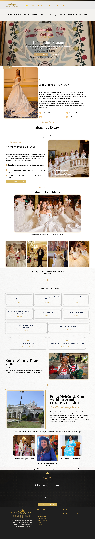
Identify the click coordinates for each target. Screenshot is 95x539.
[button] (33, 5)
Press (56, 5)
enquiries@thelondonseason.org (70, 513)
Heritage (32, 5)
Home (26, 5)
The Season (48, 5)
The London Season (43, 516)
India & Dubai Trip (42, 520)
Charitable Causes (42, 518)
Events (40, 5)
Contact (63, 5)
